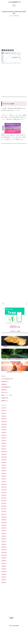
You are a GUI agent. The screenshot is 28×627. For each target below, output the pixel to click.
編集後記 (3, 400)
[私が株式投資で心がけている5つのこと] (14, 366)
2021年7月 (3, 498)
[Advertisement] (14, 34)
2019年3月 (3, 574)
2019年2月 (3, 577)
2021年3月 (3, 508)
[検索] (26, 303)
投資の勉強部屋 (5, 387)
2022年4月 (3, 473)
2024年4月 (3, 408)
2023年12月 (4, 418)
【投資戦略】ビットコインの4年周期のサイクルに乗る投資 (15, 346)
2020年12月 (4, 517)
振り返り (3, 392)
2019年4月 (3, 571)
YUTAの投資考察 (5, 378)
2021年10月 (4, 489)
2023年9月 (3, 427)
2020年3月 (3, 541)
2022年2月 (3, 478)
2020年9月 (3, 525)
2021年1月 (3, 514)
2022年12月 (4, 451)
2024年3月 (3, 410)
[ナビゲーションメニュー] (14, 5)
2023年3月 (3, 443)
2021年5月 (3, 503)
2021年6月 (3, 500)
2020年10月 (4, 522)
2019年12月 (4, 549)
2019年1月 (3, 579)
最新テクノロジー (5, 395)
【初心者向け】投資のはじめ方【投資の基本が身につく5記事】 (15, 359)
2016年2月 (3, 582)
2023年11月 (4, 421)
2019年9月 (3, 558)
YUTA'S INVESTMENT (14, 625)
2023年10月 (4, 424)
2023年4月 (3, 440)
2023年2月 (3, 446)
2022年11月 (4, 454)
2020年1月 (3, 547)
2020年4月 (3, 538)
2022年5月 (3, 470)
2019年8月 (3, 560)
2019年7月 (3, 563)
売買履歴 (3, 384)
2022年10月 (4, 457)
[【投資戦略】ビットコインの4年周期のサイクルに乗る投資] (14, 341)
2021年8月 (3, 495)
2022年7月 (3, 465)
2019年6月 (3, 566)
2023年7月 (3, 432)
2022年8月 (3, 462)
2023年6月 (3, 435)
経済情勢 (3, 398)
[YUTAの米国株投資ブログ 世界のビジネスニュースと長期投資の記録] (14, 2)
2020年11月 (4, 519)
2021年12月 (4, 484)
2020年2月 (3, 544)
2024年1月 (3, 416)
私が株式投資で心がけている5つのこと (15, 371)
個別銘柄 (3, 381)
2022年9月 (3, 459)
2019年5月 (3, 568)
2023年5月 (3, 438)
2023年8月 (3, 429)
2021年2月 (3, 511)
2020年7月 (3, 530)
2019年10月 (4, 555)
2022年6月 (3, 468)
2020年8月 (3, 528)
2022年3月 (3, 476)
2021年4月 (3, 506)
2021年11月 (4, 487)
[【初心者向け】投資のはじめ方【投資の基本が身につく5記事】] (14, 353)
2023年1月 (3, 448)
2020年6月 (3, 533)
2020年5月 (3, 536)
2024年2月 (3, 413)
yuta (11, 15)
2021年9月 (3, 492)
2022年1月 (3, 481)
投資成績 (3, 389)
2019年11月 (4, 552)
